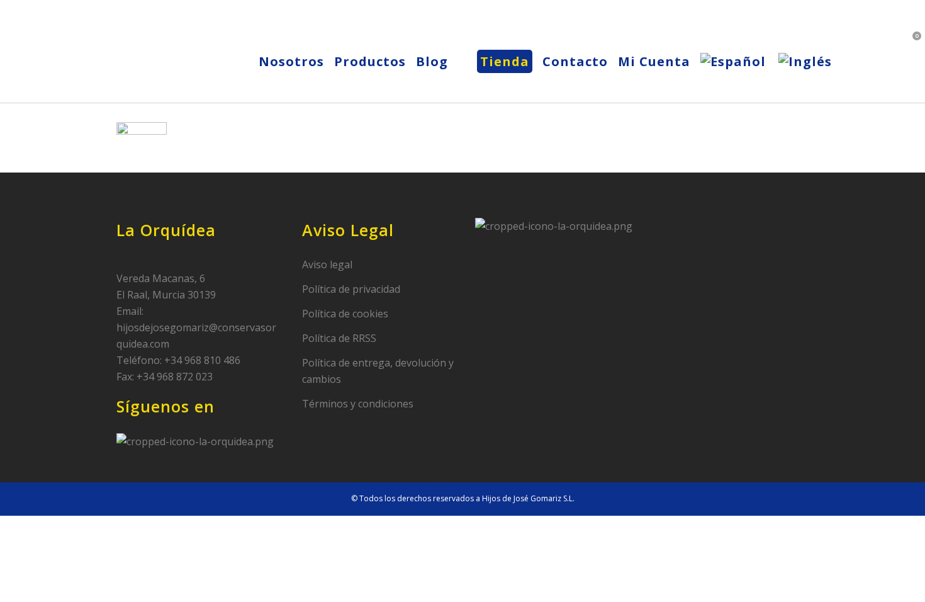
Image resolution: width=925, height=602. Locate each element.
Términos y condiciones (357, 404)
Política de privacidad (351, 289)
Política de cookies (345, 314)
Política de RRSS (339, 338)
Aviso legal (327, 264)
